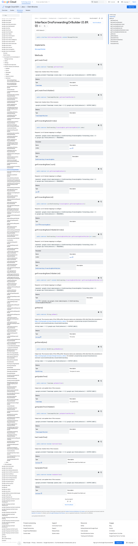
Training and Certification (87, 536)
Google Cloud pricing (28, 528)
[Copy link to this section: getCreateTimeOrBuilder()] (55, 91)
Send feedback (97, 22)
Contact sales (26, 533)
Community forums (57, 525)
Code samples (84, 531)
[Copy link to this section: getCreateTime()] (48, 60)
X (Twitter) (112, 531)
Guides (12, 10)
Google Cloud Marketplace (30, 531)
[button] (10, 51)
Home (36, 18)
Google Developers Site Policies (57, 513)
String (38, 337)
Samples (28, 10)
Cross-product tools (42, 2)
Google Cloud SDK (12, 7)
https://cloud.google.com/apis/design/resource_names (50, 321)
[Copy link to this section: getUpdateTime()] (49, 377)
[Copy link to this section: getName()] (44, 308)
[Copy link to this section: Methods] (44, 55)
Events (111, 528)
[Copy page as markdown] (44, 26)
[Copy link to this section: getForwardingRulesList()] (55, 197)
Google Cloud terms (49, 542)
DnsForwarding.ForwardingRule (45, 159)
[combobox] (99, 1)
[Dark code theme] (98, 35)
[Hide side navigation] (19, 543)
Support (54, 528)
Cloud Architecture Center (87, 533)
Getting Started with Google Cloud (89, 528)
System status (55, 533)
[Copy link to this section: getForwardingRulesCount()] (56, 165)
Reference (20, 10)
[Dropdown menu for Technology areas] (33, 2)
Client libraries (32, 7)
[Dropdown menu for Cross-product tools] (49, 2)
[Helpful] (99, 18)
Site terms (39, 542)
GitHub (82, 525)
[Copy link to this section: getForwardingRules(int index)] (58, 121)
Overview (4, 10)
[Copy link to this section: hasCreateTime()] (48, 437)
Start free (131, 7)
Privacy (33, 542)
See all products (27, 525)
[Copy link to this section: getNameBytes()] (48, 342)
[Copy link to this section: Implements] (46, 45)
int (71, 148)
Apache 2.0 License (36, 513)
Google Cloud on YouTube (115, 533)
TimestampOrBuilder (42, 115)
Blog (110, 525)
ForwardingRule (45, 224)
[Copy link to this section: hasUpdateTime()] (49, 468)
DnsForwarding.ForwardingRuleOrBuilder (48, 268)
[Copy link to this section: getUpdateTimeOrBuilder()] (56, 407)
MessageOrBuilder (40, 49)
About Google (26, 542)
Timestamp (39, 85)
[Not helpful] (102, 18)
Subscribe (119, 542)
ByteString (39, 371)
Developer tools (52, 18)
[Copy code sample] (101, 35)
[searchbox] (11, 15)
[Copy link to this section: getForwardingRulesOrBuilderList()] (62, 274)
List (37, 224)
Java (23, 7)
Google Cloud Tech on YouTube (117, 536)
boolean (38, 463)
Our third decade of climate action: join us (65, 542)
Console (112, 2)
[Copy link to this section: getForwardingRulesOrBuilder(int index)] (65, 230)
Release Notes (55, 531)
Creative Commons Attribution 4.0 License (75, 511)
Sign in (134, 2)
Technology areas (26, 2)
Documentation (43, 18)
